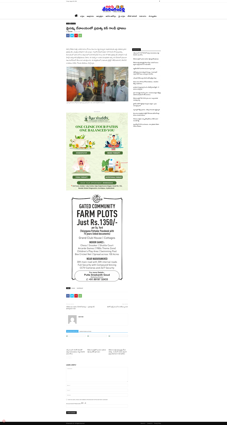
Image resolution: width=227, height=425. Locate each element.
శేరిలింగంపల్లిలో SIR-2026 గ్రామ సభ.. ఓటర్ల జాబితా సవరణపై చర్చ (145, 99)
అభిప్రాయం (90, 16)
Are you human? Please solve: (73, 403)
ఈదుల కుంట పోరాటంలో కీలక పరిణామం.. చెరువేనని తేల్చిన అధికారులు (145, 82)
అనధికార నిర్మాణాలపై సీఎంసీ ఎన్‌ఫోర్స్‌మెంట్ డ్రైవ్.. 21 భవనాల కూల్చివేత (146, 88)
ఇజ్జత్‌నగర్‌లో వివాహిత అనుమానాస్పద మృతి (144, 68)
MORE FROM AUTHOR (85, 331)
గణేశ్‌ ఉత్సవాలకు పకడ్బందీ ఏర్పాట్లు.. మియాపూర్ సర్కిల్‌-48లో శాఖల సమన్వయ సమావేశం (145, 73)
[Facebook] (159, 1)
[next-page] (70, 357)
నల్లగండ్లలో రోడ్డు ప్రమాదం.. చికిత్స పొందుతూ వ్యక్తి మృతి (146, 109)
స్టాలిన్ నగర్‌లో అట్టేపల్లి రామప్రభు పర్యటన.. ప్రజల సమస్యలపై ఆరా (145, 104)
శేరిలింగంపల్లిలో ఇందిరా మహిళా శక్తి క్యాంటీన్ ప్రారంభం (96, 350)
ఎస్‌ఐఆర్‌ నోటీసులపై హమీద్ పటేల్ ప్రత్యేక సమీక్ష (144, 78)
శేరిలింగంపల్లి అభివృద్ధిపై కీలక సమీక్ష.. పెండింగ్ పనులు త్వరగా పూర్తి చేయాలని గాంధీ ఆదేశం (118, 351)
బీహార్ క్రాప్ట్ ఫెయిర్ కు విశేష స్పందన (117, 307)
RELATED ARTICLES (72, 331)
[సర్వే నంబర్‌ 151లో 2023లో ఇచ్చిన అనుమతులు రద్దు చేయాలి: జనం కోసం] (75, 341)
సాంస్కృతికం (153, 16)
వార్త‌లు (82, 16)
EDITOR (70, 31)
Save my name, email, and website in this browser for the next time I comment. (88, 399)
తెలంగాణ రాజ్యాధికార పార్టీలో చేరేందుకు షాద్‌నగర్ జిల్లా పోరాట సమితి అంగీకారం (146, 114)
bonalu (73, 288)
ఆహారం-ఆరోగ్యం (111, 16)
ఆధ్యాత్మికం (99, 16)
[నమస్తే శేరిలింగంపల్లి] (113, 9)
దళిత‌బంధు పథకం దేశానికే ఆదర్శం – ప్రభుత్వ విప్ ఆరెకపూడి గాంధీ (80, 307)
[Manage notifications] (3, 421)
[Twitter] (72, 35)
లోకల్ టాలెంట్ (132, 16)
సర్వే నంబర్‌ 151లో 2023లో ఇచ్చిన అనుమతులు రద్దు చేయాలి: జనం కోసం (75, 351)
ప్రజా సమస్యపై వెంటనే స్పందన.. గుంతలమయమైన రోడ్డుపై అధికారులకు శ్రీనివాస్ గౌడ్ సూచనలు (147, 93)
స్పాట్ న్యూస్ (73, 23)
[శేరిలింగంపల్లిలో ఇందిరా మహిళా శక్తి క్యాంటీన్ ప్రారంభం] (97, 341)
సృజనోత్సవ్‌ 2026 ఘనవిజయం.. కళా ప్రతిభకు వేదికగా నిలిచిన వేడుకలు (146, 125)
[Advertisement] (97, 43)
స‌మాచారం (142, 16)
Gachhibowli (80, 288)
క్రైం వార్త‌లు (122, 16)
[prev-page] (67, 357)
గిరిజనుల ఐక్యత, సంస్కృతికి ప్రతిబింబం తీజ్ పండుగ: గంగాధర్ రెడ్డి (145, 119)
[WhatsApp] (80, 35)
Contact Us (149, 423)
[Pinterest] (76, 35)
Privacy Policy (157, 423)
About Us (143, 423)
